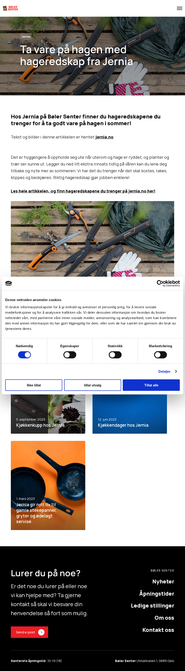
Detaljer (164, 371)
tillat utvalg (92, 385)
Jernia (26, 36)
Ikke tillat (34, 385)
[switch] (69, 354)
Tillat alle (151, 385)
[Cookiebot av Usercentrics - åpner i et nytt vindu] (160, 283)
